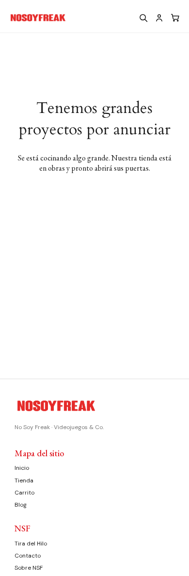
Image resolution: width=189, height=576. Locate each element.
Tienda (24, 480)
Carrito (24, 492)
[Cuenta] (159, 18)
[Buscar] (143, 18)
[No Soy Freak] (66, 18)
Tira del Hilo (31, 543)
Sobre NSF (29, 568)
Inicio (22, 468)
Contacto (28, 556)
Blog (21, 505)
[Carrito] (175, 18)
